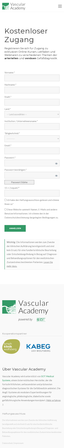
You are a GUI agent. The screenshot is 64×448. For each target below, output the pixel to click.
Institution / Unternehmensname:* (21, 121)
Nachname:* (10, 84)
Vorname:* (9, 72)
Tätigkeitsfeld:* (12, 133)
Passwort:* (10, 157)
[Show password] (56, 163)
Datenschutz (7, 443)
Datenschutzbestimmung (16, 217)
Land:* (7, 109)
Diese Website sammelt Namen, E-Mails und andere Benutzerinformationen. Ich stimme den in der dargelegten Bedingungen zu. (31, 213)
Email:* (7, 145)
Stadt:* (7, 96)
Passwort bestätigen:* (15, 169)
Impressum (19, 443)
